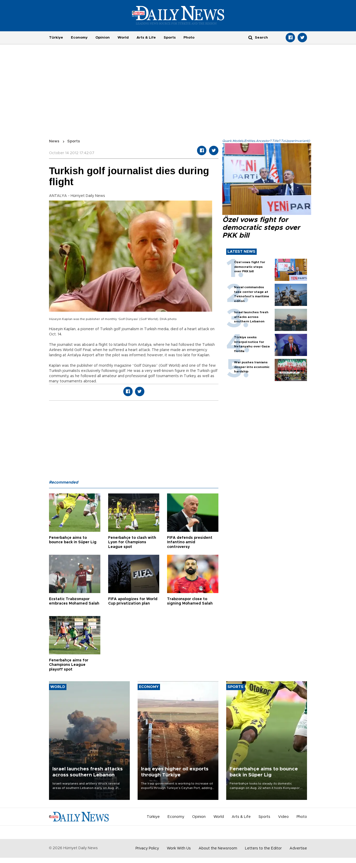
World (123, 37)
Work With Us (179, 848)
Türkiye (56, 37)
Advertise (298, 848)
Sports (170, 37)
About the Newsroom (218, 848)
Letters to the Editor (263, 848)
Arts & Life (146, 37)
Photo (188, 37)
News (54, 141)
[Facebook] (290, 37)
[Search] (250, 37)
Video (283, 817)
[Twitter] (302, 37)
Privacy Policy (147, 848)
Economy (79, 37)
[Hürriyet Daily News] (178, 15)
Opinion (102, 37)
